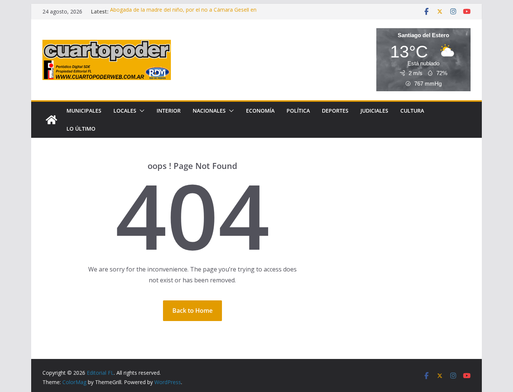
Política (298, 110)
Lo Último (80, 128)
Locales (124, 110)
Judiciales (374, 110)
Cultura (412, 110)
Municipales (83, 110)
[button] (140, 111)
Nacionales (209, 110)
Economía (260, 110)
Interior (169, 110)
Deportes (335, 110)
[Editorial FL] (51, 120)
